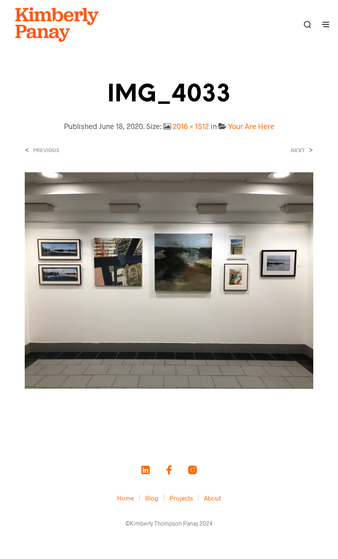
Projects (181, 498)
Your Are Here (251, 126)
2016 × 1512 (191, 126)
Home (125, 498)
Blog (151, 498)
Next (298, 150)
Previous (46, 150)
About (212, 498)
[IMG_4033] (169, 280)
